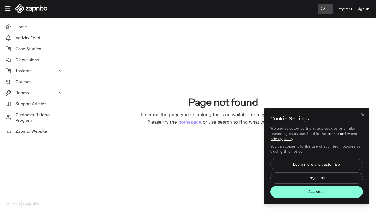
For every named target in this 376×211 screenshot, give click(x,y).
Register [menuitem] (344, 9)
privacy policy (281, 139)
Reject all (317, 178)
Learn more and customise (316, 164)
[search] (325, 9)
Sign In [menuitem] (363, 9)
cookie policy (338, 133)
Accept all (316, 191)
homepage (189, 122)
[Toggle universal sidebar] (7, 8)
